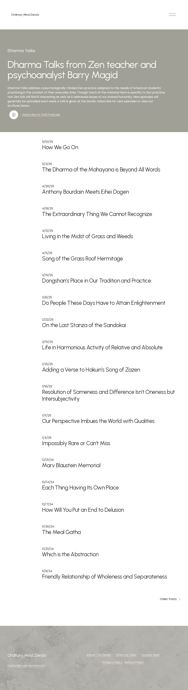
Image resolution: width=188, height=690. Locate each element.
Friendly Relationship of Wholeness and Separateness (104, 576)
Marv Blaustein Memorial (71, 465)
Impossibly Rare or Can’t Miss (76, 443)
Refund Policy (134, 662)
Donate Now (150, 655)
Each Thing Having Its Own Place (80, 487)
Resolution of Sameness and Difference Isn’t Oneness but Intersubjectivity (108, 395)
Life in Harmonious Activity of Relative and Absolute (102, 347)
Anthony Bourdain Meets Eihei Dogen (85, 191)
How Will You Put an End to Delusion (83, 509)
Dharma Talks (126, 655)
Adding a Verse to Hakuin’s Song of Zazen (91, 369)
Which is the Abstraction (70, 554)
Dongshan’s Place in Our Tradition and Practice (96, 280)
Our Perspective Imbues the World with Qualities (98, 421)
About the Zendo (99, 655)
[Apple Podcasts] (13, 114)
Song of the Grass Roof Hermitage (82, 258)
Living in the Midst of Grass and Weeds (87, 236)
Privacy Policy (112, 662)
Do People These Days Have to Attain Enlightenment (103, 302)
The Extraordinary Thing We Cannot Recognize (97, 214)
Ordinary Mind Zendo (25, 14)
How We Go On (60, 147)
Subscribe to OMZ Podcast (41, 115)
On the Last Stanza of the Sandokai (84, 325)
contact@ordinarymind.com (27, 665)
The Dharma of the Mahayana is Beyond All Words (101, 169)
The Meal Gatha (61, 532)
